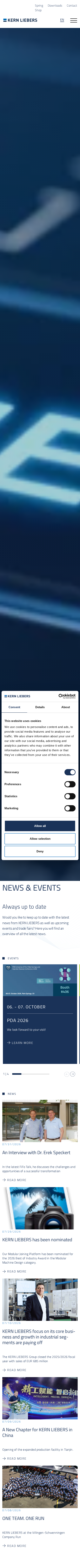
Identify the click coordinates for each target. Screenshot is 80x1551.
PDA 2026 (17, 1020)
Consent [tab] (14, 707)
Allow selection (40, 838)
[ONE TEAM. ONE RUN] (40, 1486)
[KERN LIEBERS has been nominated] (40, 1208)
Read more (17, 1180)
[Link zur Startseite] (20, 20)
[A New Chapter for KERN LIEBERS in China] (40, 1398)
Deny (40, 851)
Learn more (22, 1042)
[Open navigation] (73, 20)
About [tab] (65, 707)
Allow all (40, 826)
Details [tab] (40, 707)
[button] (72, 1074)
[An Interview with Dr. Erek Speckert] (40, 1120)
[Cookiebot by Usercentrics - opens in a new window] (59, 696)
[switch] (70, 784)
